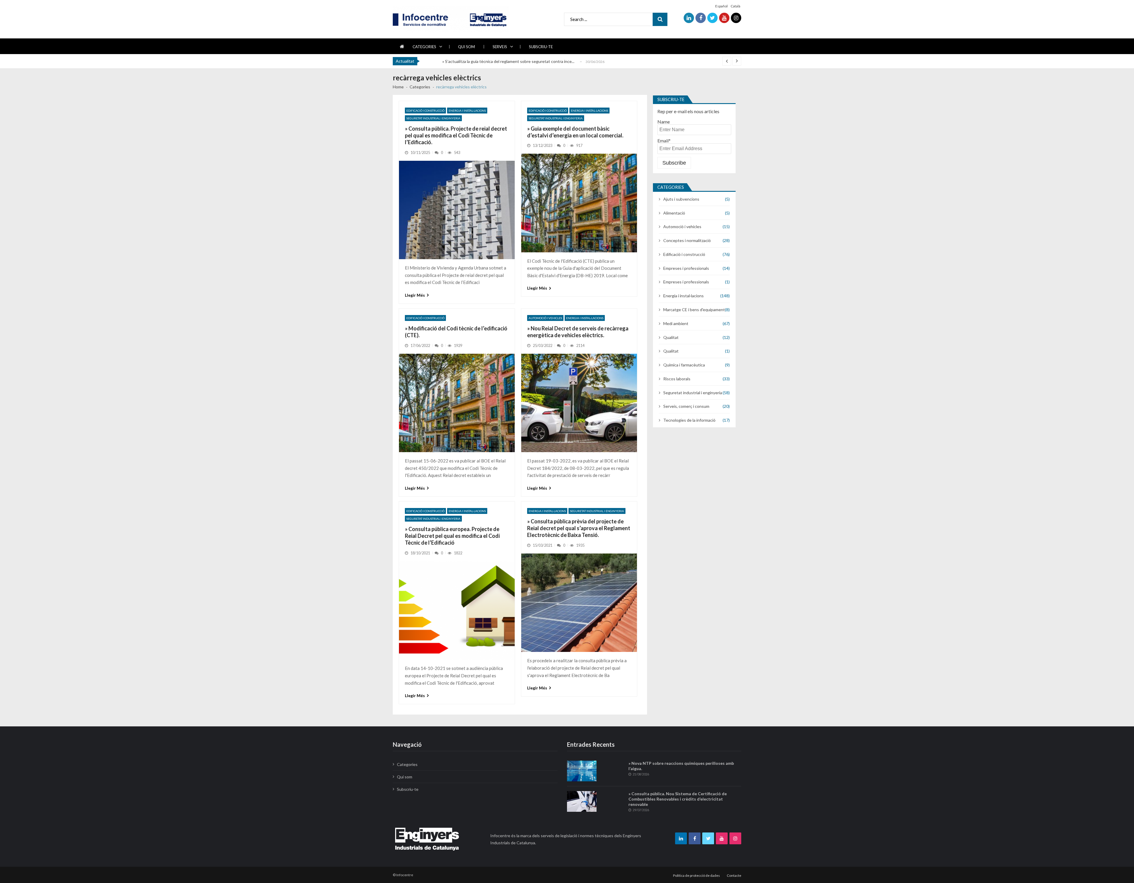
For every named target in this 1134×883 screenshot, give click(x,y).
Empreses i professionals (686, 268)
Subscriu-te (541, 46)
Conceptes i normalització (687, 240)
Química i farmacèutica (684, 364)
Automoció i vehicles (545, 318)
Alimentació (674, 212)
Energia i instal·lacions (467, 110)
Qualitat (671, 337)
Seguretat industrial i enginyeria (433, 118)
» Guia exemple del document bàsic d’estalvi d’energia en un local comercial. (575, 132)
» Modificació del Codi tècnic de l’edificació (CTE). (456, 331)
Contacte (734, 875)
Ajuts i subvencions (681, 199)
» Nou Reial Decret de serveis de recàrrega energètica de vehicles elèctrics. (577, 331)
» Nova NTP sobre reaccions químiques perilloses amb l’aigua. (681, 766)
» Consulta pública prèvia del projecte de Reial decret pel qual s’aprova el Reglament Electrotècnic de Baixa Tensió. (578, 528)
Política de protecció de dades (696, 875)
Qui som (466, 46)
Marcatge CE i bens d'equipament (694, 309)
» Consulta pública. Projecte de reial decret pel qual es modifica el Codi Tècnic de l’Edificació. (456, 135)
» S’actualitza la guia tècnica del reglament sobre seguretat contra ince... (508, 61)
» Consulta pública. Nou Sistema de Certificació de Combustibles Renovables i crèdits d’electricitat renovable (677, 799)
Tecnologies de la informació (689, 420)
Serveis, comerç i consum (686, 406)
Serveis (500, 46)
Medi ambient (675, 323)
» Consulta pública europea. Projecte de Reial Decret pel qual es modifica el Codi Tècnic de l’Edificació (452, 536)
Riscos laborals (676, 378)
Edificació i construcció (425, 110)
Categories (424, 46)
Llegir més (415, 295)
